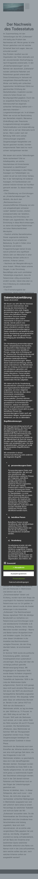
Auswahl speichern (18, 574)
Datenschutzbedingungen (19, 582)
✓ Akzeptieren (18, 567)
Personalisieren (19, 579)
